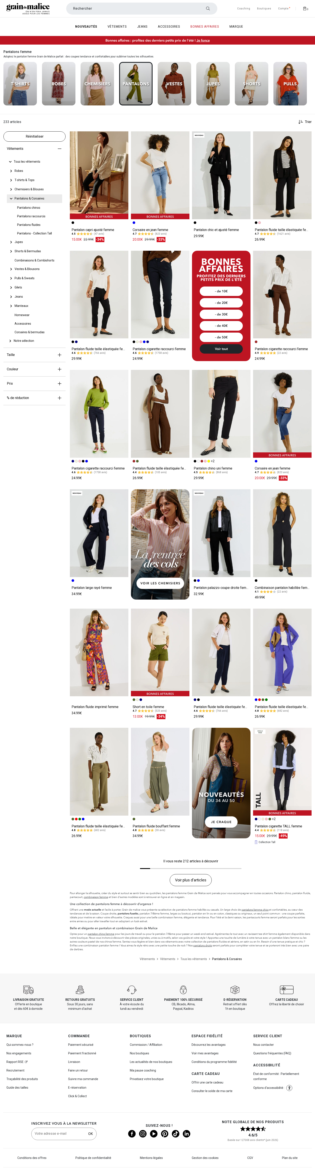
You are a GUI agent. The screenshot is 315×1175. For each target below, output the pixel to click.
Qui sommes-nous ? (19, 1044)
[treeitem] (27, 162)
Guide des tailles (17, 1087)
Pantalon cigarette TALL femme (278, 826)
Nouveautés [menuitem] (86, 26)
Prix (10, 383)
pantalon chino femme (101, 933)
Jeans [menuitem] (142, 26)
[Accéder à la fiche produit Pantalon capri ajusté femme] (99, 175)
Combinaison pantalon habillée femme (283, 588)
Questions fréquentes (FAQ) (272, 1053)
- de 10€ (221, 291)
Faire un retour (78, 1070)
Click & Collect (77, 1096)
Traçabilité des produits (22, 1079)
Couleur (12, 369)
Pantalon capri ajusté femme (93, 230)
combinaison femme (96, 897)
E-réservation (77, 1087)
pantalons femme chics (255, 909)
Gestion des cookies (205, 1158)
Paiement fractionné (82, 1053)
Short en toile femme (148, 707)
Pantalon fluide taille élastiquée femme (284, 230)
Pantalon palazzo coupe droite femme (222, 588)
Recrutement (15, 1070)
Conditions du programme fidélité (214, 1062)
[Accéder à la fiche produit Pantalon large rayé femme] (99, 533)
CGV (250, 1158)
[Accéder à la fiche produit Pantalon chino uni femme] (221, 414)
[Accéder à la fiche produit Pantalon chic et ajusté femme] (221, 175)
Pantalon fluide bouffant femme (156, 826)
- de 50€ (221, 337)
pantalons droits (202, 945)
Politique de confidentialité (93, 1158)
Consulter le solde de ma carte (212, 1091)
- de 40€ (221, 326)
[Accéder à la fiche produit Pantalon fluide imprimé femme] (99, 652)
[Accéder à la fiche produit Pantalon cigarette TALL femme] (282, 772)
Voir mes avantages (205, 1053)
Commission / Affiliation (146, 1044)
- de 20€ (221, 303)
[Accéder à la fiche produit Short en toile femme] (160, 652)
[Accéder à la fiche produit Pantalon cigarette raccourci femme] (160, 295)
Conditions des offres (31, 1158)
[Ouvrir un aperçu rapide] (123, 136)
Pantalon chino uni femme (213, 468)
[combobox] (141, 9)
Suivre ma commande (83, 1079)
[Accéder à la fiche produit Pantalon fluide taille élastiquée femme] (282, 175)
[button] (123, 136)
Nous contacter (263, 1044)
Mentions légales (151, 1158)
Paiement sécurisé (80, 1044)
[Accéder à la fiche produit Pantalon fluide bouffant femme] (160, 772)
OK (90, 1134)
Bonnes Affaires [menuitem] (204, 26)
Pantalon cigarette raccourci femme (159, 349)
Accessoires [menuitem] (169, 26)
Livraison (74, 1062)
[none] (34, 162)
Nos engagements (18, 1053)
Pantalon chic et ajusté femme (216, 230)
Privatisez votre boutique (147, 1079)
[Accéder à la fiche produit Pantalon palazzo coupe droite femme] (221, 533)
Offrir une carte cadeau (207, 1082)
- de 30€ (221, 314)
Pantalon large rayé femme (92, 588)
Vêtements (15, 149)
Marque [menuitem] (236, 26)
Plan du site (290, 1158)
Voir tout (221, 349)
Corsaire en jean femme (150, 230)
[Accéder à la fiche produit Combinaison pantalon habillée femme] (282, 533)
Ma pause (143, 1070)
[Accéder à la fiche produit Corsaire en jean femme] (160, 175)
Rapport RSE (15, 1062)
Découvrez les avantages (209, 1044)
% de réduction (18, 398)
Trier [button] (308, 122)
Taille (11, 355)
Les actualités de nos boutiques (151, 1062)
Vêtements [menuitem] (117, 26)
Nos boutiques (139, 1053)
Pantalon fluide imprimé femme (95, 707)
